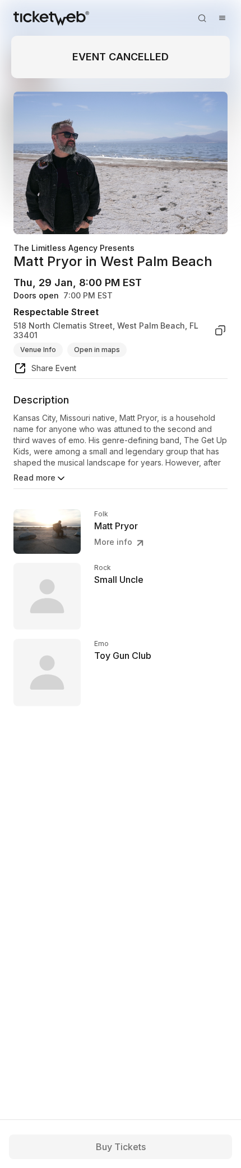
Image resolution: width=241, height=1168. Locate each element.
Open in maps (97, 349)
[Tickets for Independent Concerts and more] (51, 18)
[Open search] (201, 17)
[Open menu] (222, 17)
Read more (34, 477)
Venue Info (38, 349)
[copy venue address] (220, 330)
